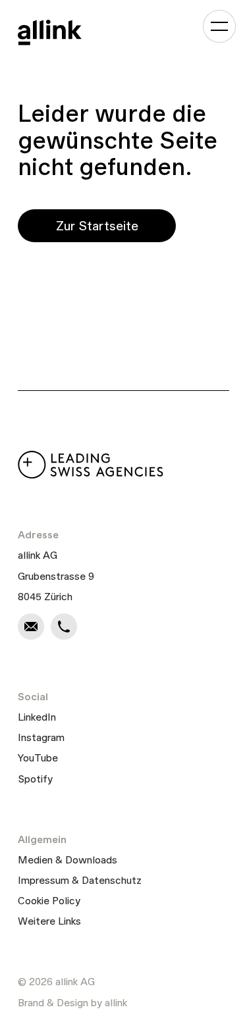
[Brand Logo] (50, 32)
